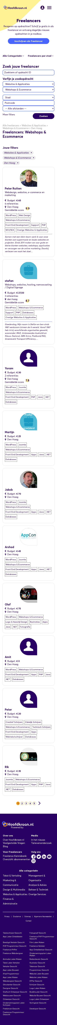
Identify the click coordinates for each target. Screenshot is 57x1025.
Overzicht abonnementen (16, 859)
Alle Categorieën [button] (12, 55)
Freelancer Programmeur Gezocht (13, 1013)
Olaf (8, 604)
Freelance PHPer (10, 950)
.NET (47, 397)
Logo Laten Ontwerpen (39, 999)
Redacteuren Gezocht (39, 959)
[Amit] (28, 646)
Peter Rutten (13, 188)
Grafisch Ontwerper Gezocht (15, 992)
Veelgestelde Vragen (14, 843)
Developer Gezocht (38, 1009)
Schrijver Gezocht (37, 984)
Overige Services (37, 894)
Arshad (9, 547)
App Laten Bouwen (11, 970)
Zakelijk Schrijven (33, 722)
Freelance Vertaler (37, 946)
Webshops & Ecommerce (19, 157)
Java (40, 397)
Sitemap (27, 916)
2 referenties (11, 375)
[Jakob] (28, 479)
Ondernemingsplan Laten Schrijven (14, 1004)
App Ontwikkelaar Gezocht (41, 950)
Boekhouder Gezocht (38, 992)
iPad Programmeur (11, 974)
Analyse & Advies (37, 885)
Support (35, 225)
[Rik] (28, 756)
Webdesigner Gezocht (12, 981)
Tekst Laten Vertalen (11, 963)
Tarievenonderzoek (41, 843)
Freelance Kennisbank (15, 856)
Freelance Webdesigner (13, 953)
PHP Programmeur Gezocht (14, 946)
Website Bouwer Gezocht (40, 995)
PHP (44, 225)
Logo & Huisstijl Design (16, 622)
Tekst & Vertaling (12, 875)
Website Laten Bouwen (39, 974)
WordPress (11, 215)
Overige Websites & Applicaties (32, 230)
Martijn (9, 432)
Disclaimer (17, 916)
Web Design (24, 215)
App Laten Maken (10, 977)
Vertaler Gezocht (10, 966)
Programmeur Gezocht (39, 970)
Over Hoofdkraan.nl (13, 839)
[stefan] (28, 270)
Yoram (9, 368)
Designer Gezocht (10, 988)
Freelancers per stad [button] (40, 55)
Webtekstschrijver (14, 737)
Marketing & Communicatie (10, 882)
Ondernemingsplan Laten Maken (40, 954)
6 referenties (11, 203)
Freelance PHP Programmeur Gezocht (42, 937)
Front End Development (17, 225)
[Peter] (28, 178)
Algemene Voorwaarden (43, 916)
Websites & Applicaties (18, 152)
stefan (9, 281)
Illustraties (35, 622)
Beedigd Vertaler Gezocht (14, 942)
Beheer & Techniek (38, 889)
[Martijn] (28, 421)
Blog (5, 846)
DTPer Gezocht (36, 981)
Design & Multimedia (14, 889)
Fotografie (25, 627)
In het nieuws (38, 839)
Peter (8, 709)
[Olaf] (28, 593)
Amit (8, 657)
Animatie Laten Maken (12, 959)
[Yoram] (28, 357)
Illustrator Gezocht (37, 963)
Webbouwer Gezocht (12, 995)
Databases (28, 312)
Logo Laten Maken (37, 988)
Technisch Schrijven (41, 727)
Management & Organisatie (36, 878)
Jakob (9, 489)
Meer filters (9, 114)
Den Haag (11, 163)
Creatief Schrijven (14, 722)
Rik (7, 767)
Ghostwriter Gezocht (11, 984)
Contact (28, 921)
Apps (33, 454)
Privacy (7, 916)
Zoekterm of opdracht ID (17, 72)
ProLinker (29, 827)
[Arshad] (28, 536)
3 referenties (11, 296)
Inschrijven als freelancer (28, 41)
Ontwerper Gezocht (11, 999)
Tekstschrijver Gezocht (12, 933)
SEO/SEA (10, 230)
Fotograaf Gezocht (38, 933)
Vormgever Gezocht (38, 1003)
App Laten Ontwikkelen (12, 936)
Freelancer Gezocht (11, 1009)
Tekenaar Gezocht (37, 966)
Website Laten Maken (39, 977)
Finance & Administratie (10, 901)
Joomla (22, 387)
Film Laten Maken (37, 942)
